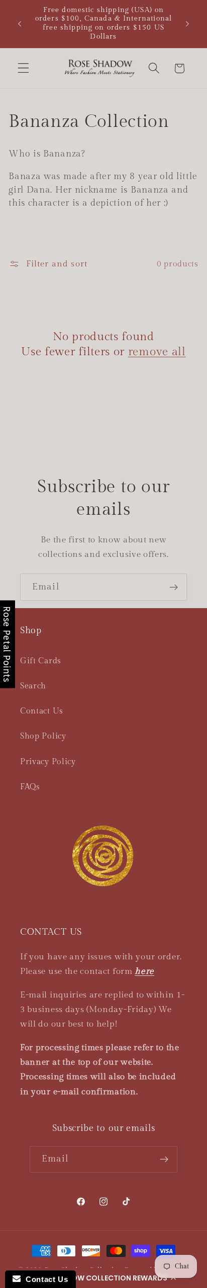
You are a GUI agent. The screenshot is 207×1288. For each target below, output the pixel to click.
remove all (157, 352)
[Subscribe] (173, 587)
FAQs (30, 787)
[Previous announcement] (20, 24)
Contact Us (41, 711)
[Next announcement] (187, 24)
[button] (103, 1278)
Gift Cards (40, 661)
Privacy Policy (48, 762)
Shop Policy (43, 736)
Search (33, 686)
